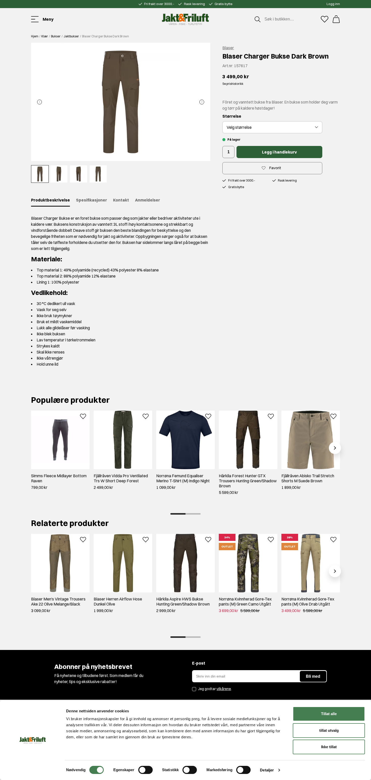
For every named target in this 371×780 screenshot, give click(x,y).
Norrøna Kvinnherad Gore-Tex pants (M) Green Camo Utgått (245, 601)
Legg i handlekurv (279, 152)
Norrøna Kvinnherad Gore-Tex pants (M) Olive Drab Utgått (307, 601)
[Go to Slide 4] (98, 174)
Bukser (56, 36)
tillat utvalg (329, 730)
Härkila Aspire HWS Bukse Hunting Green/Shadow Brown (183, 601)
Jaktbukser (71, 36)
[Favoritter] (324, 19)
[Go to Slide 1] (40, 174)
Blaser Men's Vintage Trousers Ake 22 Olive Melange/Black (58, 601)
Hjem (34, 36)
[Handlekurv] (336, 19)
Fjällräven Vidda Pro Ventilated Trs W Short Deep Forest (121, 478)
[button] (120, 102)
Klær (44, 36)
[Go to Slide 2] (58, 174)
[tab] (178, 514)
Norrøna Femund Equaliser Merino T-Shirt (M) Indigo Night (183, 478)
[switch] (145, 770)
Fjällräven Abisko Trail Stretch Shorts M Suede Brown (307, 478)
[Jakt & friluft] (185, 19)
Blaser (228, 47)
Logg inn (333, 4)
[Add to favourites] (83, 415)
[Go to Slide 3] (78, 174)
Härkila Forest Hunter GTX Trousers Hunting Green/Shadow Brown (248, 480)
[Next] (335, 448)
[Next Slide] (201, 101)
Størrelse (231, 116)
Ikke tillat (329, 747)
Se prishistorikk (232, 84)
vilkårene (224, 689)
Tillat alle (329, 714)
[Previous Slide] (39, 101)
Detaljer (267, 770)
